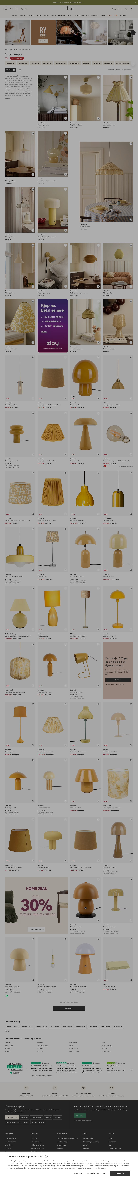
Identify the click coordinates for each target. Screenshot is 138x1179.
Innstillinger (78, 1173)
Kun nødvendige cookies (96, 1173)
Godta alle (120, 1173)
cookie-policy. (101, 1168)
